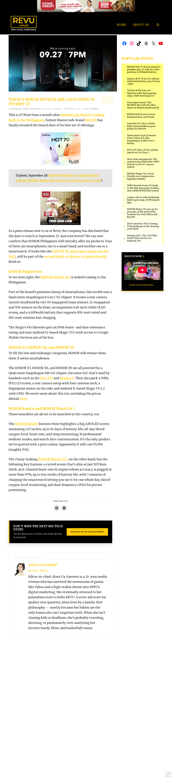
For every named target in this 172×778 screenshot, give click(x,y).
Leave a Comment (91, 109)
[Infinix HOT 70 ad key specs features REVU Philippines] (60, 149)
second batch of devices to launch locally (75, 256)
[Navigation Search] (157, 17)
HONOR (91, 120)
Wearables (36, 109)
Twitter (45, 570)
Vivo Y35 (46, 378)
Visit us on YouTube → (142, 285)
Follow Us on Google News (87, 532)
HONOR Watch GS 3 (52, 459)
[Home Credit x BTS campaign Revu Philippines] (86, 6)
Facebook (34, 570)
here (23, 399)
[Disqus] (60, 668)
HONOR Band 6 (26, 424)
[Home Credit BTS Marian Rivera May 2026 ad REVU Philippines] (60, 208)
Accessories (16, 109)
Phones (26, 109)
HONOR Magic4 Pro (55, 277)
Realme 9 (67, 378)
